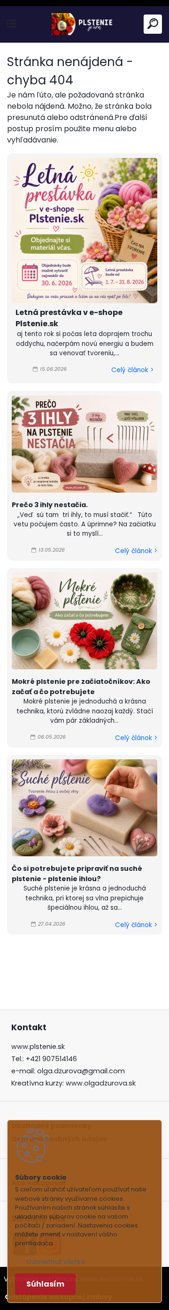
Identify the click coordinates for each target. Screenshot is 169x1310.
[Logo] (84, 24)
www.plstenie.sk (38, 1046)
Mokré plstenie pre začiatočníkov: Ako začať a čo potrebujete (81, 686)
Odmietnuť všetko (55, 1262)
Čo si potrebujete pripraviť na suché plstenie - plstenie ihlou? (77, 873)
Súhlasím (45, 1284)
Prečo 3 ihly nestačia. (50, 504)
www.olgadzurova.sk (101, 1083)
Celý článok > (132, 370)
